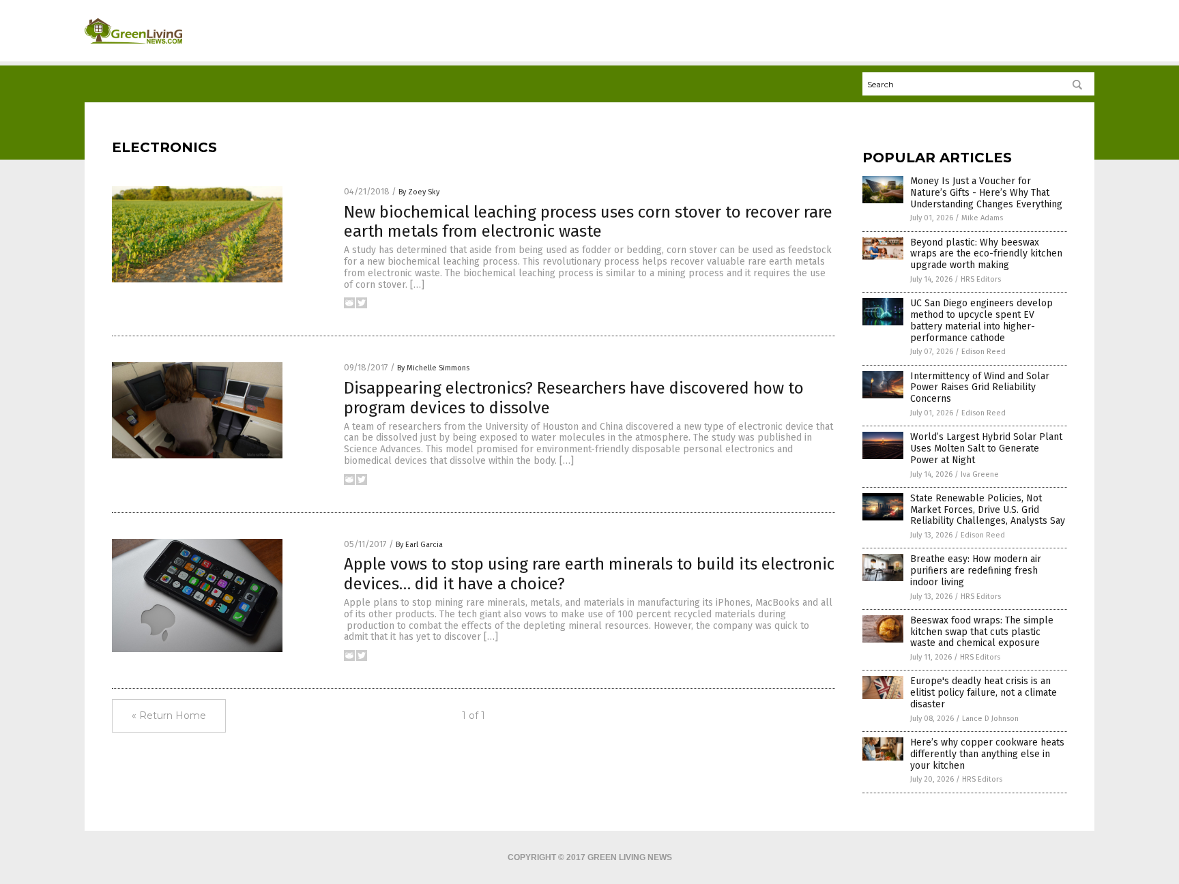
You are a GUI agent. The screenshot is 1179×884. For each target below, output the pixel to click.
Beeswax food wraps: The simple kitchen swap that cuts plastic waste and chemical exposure (981, 632)
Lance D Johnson (990, 718)
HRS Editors (981, 279)
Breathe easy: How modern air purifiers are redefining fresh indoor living (975, 570)
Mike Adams (982, 217)
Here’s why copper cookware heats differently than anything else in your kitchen (987, 754)
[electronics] (133, 48)
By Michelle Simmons (433, 368)
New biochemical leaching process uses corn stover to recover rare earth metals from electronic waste (588, 222)
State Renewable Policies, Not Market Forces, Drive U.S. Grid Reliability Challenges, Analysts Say (987, 509)
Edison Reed (983, 351)
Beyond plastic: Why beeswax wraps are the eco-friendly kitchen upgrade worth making (986, 254)
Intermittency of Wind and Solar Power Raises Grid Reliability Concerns (979, 387)
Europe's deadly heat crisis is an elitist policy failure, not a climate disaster (983, 692)
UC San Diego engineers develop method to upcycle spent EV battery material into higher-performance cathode (981, 320)
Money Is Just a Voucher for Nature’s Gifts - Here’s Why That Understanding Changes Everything (986, 192)
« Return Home (169, 715)
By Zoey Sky (418, 192)
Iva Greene (980, 474)
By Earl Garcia (419, 544)
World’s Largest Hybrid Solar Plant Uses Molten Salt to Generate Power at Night (986, 448)
